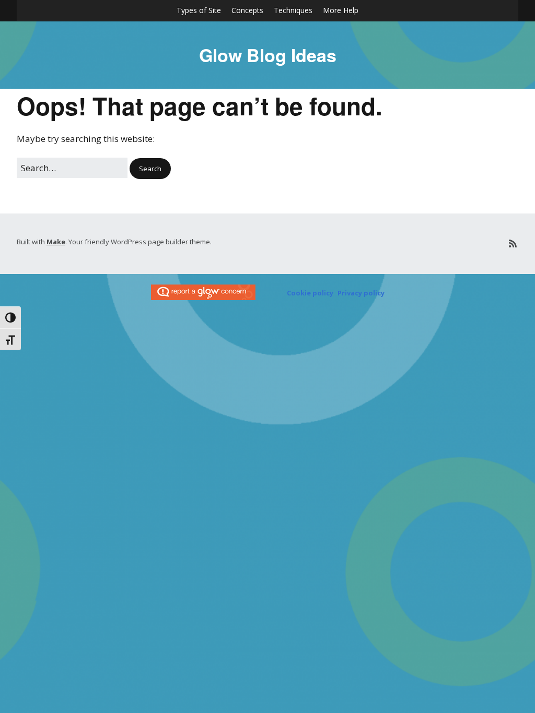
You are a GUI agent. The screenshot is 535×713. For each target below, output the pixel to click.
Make (55, 241)
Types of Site (199, 10)
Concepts (247, 10)
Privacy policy (361, 293)
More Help (340, 10)
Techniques (293, 10)
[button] (150, 169)
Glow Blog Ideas (267, 54)
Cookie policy (310, 293)
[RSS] (512, 243)
